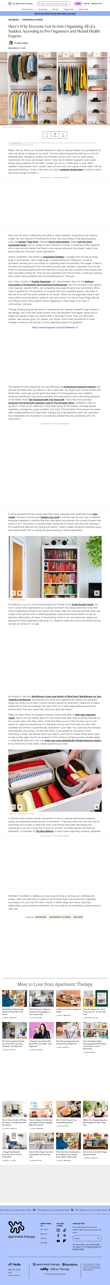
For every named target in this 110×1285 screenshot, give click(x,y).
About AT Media (14, 1269)
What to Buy (83, 9)
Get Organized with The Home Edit (46, 399)
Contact (43, 1238)
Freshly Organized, (41, 281)
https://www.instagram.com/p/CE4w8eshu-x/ (55, 327)
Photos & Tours (27, 9)
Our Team (44, 1229)
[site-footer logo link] (14, 1264)
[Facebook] (58, 1235)
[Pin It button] (20, 593)
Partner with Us (14, 1275)
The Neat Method (44, 831)
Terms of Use (92, 1247)
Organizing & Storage (32, 20)
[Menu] (10, 3)
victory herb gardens (59, 241)
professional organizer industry (79, 386)
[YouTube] (58, 1241)
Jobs (10, 1272)
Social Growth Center (83, 604)
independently (16, 143)
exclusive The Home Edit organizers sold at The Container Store (41, 402)
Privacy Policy (78, 1249)
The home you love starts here (82, 1210)
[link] (14, 1012)
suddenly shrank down (71, 169)
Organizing (13, 20)
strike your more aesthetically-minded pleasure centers (73, 740)
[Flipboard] (64, 1241)
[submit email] (98, 1238)
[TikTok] (64, 1230)
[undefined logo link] (23, 3)
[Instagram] (58, 1230)
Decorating (43, 9)
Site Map (44, 1242)
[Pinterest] (64, 1235)
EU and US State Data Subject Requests (92, 1269)
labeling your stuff (50, 517)
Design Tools (68, 9)
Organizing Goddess (53, 256)
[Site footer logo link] (22, 1229)
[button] (97, 593)
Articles (55, 9)
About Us (44, 1233)
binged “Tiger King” (29, 241)
